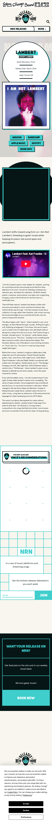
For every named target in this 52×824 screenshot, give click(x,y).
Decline (26, 811)
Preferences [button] (27, 795)
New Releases (18, 28)
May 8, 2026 (31, 68)
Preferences (26, 817)
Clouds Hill (28, 75)
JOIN (43, 595)
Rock (33, 62)
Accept (26, 804)
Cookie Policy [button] (12, 792)
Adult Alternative (23, 62)
